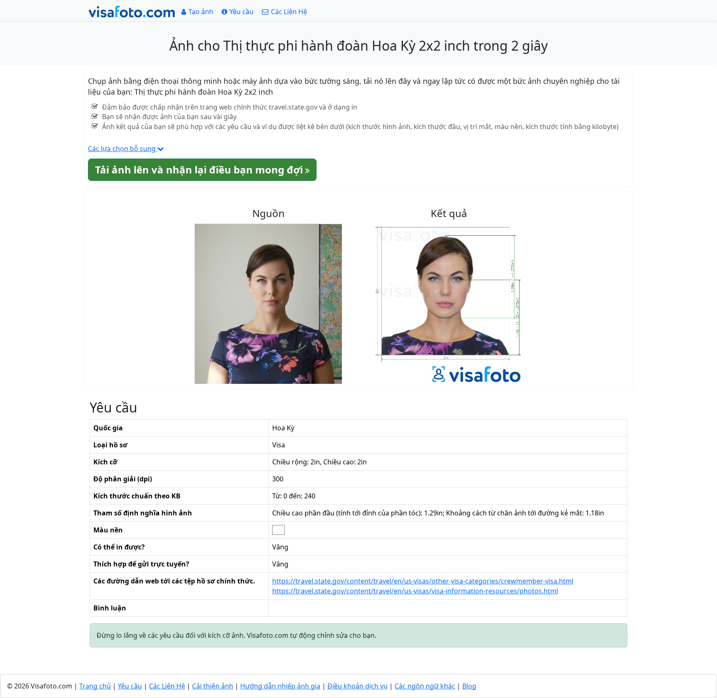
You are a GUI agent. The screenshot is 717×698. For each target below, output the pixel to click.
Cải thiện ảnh (212, 686)
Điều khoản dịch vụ (357, 686)
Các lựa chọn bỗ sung (122, 148)
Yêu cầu (130, 686)
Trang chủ (95, 686)
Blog (469, 686)
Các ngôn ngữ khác (425, 686)
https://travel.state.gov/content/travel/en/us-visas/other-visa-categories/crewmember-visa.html (422, 581)
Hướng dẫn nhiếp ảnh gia (280, 686)
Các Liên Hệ (167, 686)
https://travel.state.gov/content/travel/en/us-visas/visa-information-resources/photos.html (415, 590)
